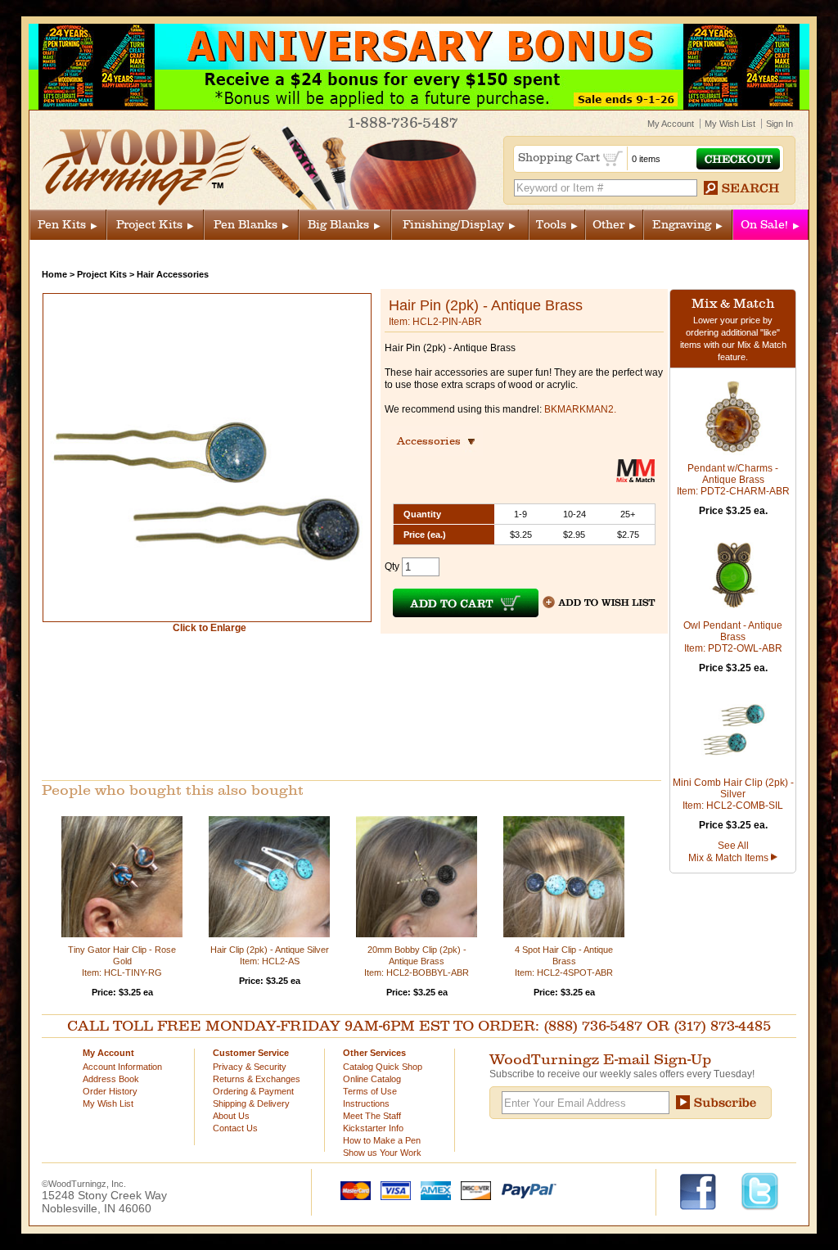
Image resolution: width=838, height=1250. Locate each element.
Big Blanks (338, 225)
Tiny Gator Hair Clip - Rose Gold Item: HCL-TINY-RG (122, 961)
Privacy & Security (249, 1067)
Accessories (434, 441)
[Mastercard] (352, 1189)
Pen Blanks (245, 225)
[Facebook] (706, 1190)
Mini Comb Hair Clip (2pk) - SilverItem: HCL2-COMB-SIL (733, 794)
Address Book (111, 1079)
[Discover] (472, 1189)
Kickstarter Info (373, 1128)
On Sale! (764, 225)
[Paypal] (524, 1189)
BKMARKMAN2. (580, 409)
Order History (110, 1091)
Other (608, 225)
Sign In (779, 124)
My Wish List (730, 124)
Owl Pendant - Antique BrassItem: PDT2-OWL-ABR (732, 637)
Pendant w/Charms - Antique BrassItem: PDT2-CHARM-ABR (733, 480)
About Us (231, 1116)
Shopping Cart (560, 158)
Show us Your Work (382, 1152)
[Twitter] (759, 1190)
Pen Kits (62, 225)
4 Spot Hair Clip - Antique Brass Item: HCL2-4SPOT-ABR (564, 961)
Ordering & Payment (253, 1091)
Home (54, 274)
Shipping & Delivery (251, 1103)
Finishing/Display (453, 225)
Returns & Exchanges (256, 1079)
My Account (670, 124)
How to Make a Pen (382, 1140)
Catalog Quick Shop (382, 1067)
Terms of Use (370, 1091)
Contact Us (235, 1128)
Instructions (366, 1103)
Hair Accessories (173, 274)
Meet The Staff (372, 1116)
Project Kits (149, 225)
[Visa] (392, 1189)
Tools (551, 225)
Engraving (681, 225)
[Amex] (432, 1189)
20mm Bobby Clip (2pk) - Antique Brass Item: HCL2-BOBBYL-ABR (416, 961)
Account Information (122, 1067)
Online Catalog (372, 1079)
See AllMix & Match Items (729, 852)
